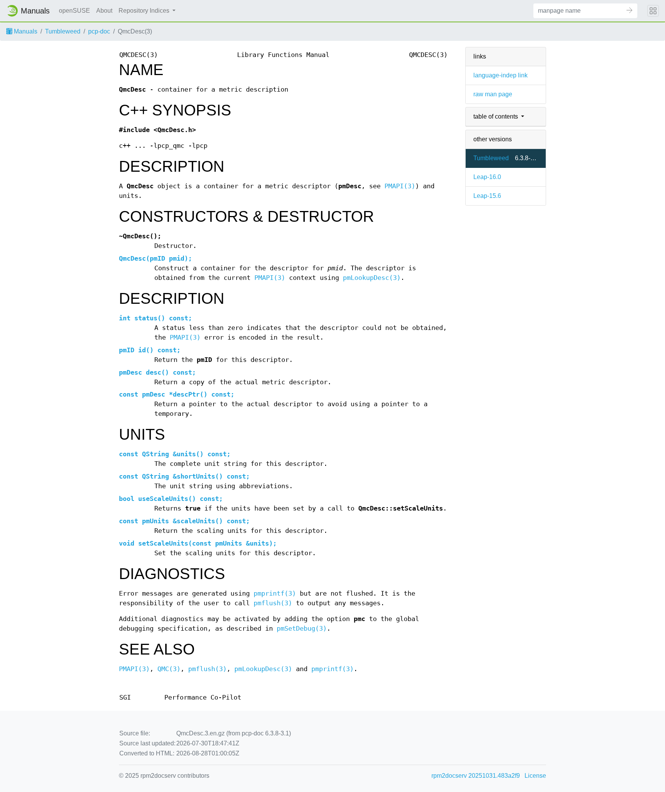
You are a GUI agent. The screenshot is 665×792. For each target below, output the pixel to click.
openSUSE (74, 10)
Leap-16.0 (487, 177)
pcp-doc (99, 31)
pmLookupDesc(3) (372, 277)
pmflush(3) (273, 603)
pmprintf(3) (275, 593)
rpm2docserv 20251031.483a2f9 (475, 775)
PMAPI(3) (399, 186)
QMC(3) (168, 669)
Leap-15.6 (487, 196)
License (535, 775)
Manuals (24, 31)
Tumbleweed (62, 31)
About (104, 10)
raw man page (492, 94)
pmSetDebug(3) (302, 628)
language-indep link (500, 75)
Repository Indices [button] (145, 10)
